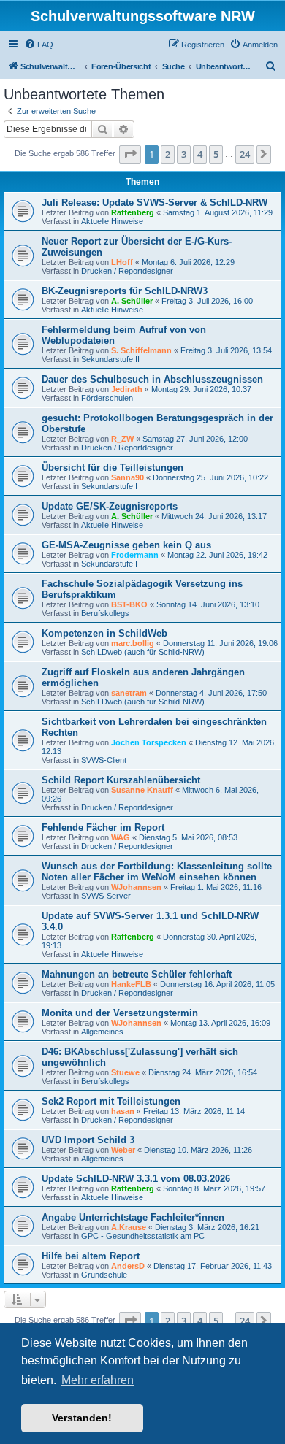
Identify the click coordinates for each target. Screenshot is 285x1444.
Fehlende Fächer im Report (103, 827)
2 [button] (167, 154)
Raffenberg (132, 212)
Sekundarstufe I (109, 486)
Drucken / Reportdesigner (127, 270)
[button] (130, 154)
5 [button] (215, 154)
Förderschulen (107, 397)
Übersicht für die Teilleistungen (112, 467)
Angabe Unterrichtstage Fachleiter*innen (133, 1217)
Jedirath (126, 389)
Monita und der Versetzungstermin (120, 1012)
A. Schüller (132, 300)
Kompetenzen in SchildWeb (104, 633)
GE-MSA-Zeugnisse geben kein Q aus (126, 544)
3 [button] (183, 154)
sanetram (129, 692)
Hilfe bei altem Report (91, 1256)
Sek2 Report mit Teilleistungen (111, 1101)
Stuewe (125, 1072)
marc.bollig (132, 643)
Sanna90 (127, 477)
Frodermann (135, 554)
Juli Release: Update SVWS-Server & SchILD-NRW (154, 202)
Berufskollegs (105, 613)
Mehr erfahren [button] (97, 1380)
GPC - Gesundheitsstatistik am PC (143, 1236)
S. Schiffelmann (141, 350)
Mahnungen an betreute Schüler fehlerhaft (137, 974)
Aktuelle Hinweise (112, 221)
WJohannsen (136, 887)
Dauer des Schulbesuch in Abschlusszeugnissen (152, 379)
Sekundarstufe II (110, 359)
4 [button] (199, 154)
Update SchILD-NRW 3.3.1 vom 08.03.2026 (136, 1178)
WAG (120, 837)
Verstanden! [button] (82, 1418)
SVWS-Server (106, 895)
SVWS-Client (103, 760)
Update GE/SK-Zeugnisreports (110, 506)
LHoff (122, 262)
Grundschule (104, 1274)
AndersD (128, 1265)
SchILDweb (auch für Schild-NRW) (143, 652)
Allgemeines (102, 1031)
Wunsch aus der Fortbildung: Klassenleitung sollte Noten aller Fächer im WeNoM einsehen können (157, 872)
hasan (122, 1111)
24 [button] (245, 154)
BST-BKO (129, 604)
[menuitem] (38, 44)
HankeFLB (131, 984)
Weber (123, 1149)
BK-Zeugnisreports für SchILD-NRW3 (125, 290)
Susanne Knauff (142, 790)
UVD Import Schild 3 (88, 1139)
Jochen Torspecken (148, 742)
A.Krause (128, 1227)
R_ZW (122, 438)
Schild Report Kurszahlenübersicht (121, 780)
